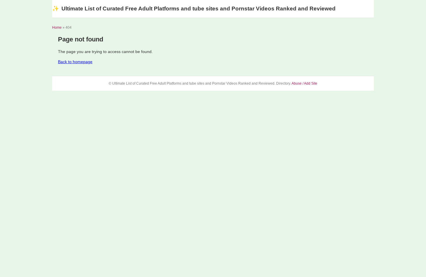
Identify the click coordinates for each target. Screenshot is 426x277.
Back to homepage (75, 61)
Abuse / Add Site (304, 83)
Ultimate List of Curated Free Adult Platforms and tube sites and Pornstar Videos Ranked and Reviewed (194, 9)
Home (57, 27)
